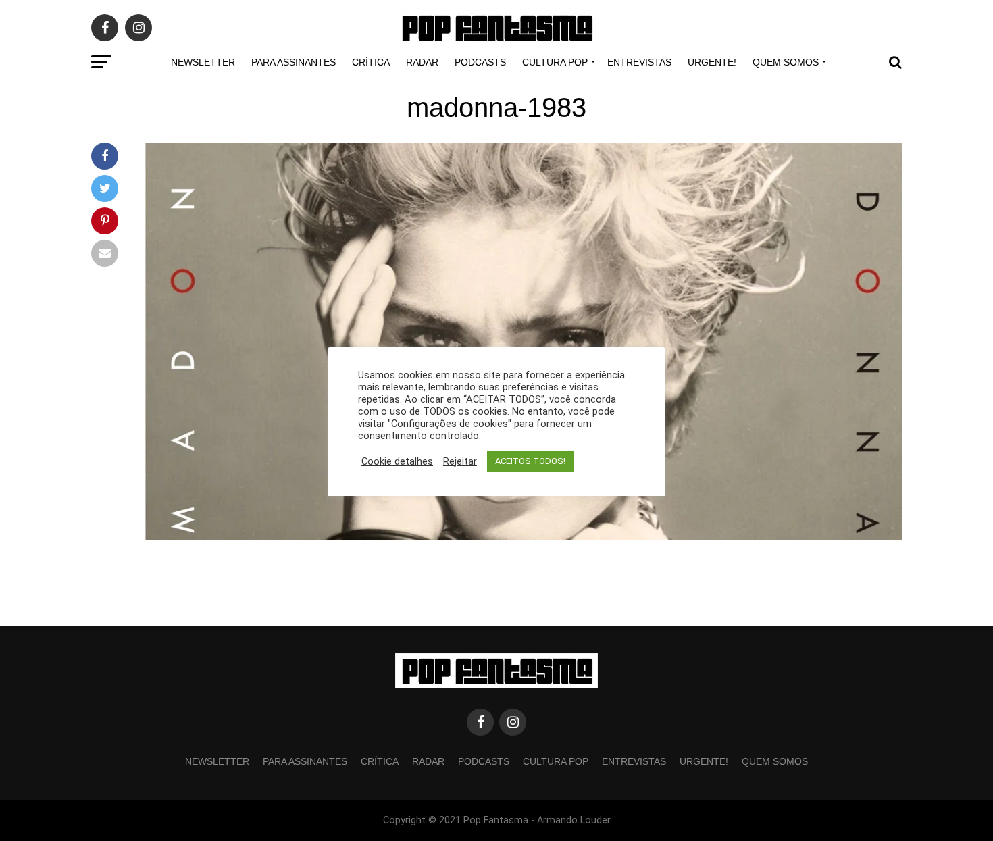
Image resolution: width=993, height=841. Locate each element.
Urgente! (712, 62)
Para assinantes (293, 62)
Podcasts (480, 62)
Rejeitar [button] (460, 461)
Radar (422, 62)
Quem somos (786, 62)
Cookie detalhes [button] (397, 461)
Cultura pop (555, 62)
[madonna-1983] (523, 536)
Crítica (371, 62)
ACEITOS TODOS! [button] (530, 461)
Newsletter (203, 62)
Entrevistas (639, 62)
